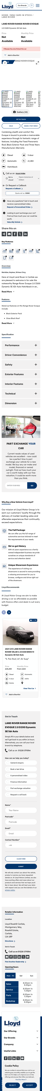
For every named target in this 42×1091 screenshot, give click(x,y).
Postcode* (9, 816)
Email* (8, 828)
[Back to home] (8, 5)
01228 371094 (20, 173)
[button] (12, 1085)
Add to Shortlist (13, 55)
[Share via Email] (9, 234)
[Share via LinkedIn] (25, 234)
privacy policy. (10, 890)
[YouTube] (22, 1059)
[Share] (4, 234)
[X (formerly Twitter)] (18, 1059)
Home (5, 15)
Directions (9, 941)
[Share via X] (20, 234)
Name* (8, 805)
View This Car (28, 688)
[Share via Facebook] (14, 234)
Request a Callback (13, 188)
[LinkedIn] (14, 1059)
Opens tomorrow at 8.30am (20, 178)
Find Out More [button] (21, 1079)
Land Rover (8, 17)
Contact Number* (12, 839)
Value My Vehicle (13, 222)
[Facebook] (6, 1059)
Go (32, 485)
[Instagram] (10, 1059)
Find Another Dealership (14, 961)
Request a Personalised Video (18, 207)
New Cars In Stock (21, 15)
